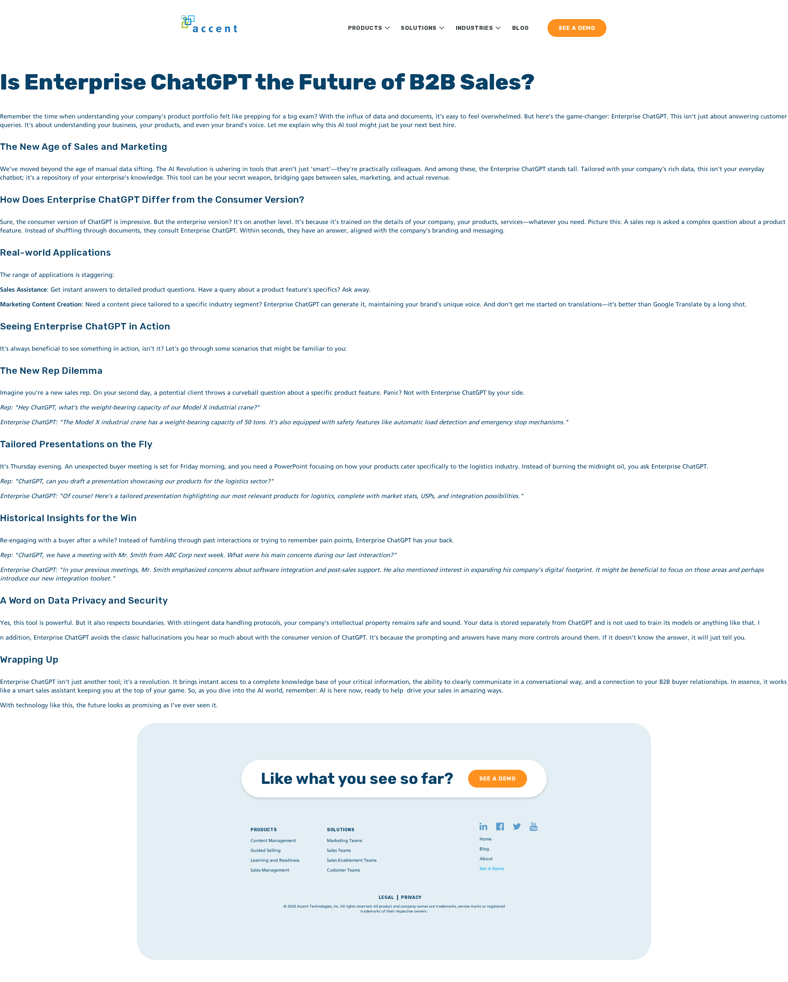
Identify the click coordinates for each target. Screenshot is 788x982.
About (486, 858)
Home (486, 839)
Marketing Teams (344, 840)
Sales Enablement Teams (351, 860)
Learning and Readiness (275, 860)
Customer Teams (343, 870)
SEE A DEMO (577, 28)
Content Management (273, 840)
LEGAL (386, 897)
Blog (484, 849)
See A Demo (492, 868)
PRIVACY (411, 897)
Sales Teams (339, 850)
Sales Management (270, 870)
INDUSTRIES (474, 28)
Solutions (340, 829)
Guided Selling (266, 850)
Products (264, 829)
